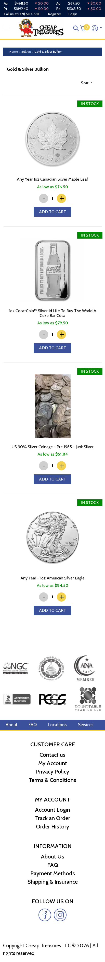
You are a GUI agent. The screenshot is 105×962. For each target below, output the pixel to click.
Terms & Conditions (52, 780)
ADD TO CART (52, 211)
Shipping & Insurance (53, 881)
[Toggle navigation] (6, 28)
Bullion (26, 51)
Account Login (52, 809)
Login (73, 14)
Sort (85, 82)
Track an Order (52, 818)
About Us (52, 856)
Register (54, 14)
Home (13, 51)
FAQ (33, 724)
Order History (52, 826)
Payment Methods (52, 873)
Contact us (52, 754)
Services (86, 724)
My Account (52, 763)
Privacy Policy (52, 771)
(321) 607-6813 (29, 14)
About (11, 724)
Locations (57, 724)
